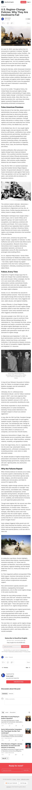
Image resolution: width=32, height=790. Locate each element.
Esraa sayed (8, 18)
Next (27, 667)
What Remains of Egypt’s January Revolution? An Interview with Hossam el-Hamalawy (11, 745)
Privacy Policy (27, 651)
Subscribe (23, 2)
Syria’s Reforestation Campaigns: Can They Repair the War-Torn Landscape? (11, 731)
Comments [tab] (4, 693)
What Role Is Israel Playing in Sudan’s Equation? (10, 717)
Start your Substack (12, 783)
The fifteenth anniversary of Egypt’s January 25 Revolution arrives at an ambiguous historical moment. (12, 750)
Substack (8, 787)
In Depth (3, 6)
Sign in (29, 2)
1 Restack (11, 657)
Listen (28, 19)
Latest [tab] (6, 712)
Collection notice (25, 779)
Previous (6, 667)
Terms (18, 779)
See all (4, 758)
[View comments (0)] (7, 23)
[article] (16, 721)
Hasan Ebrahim (8, 738)
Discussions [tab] (12, 712)
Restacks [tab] (11, 693)
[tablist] (7, 693)
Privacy (14, 779)
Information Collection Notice (15, 651)
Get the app (23, 783)
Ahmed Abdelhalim (9, 752)
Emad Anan (10, 723)
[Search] (29, 712)
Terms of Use (23, 650)
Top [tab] (3, 712)
